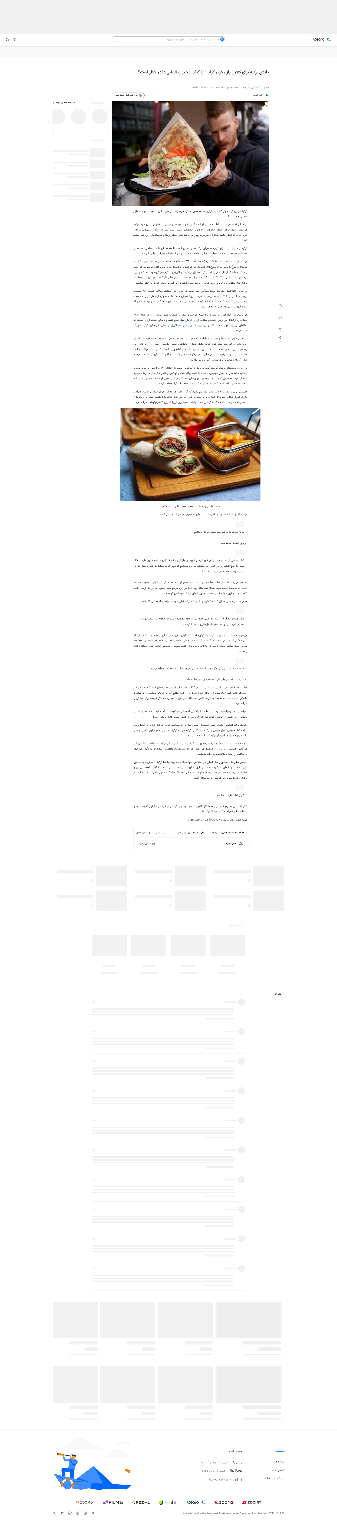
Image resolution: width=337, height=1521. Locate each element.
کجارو (219, 811)
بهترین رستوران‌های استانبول (188, 325)
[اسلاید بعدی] (48, 122)
